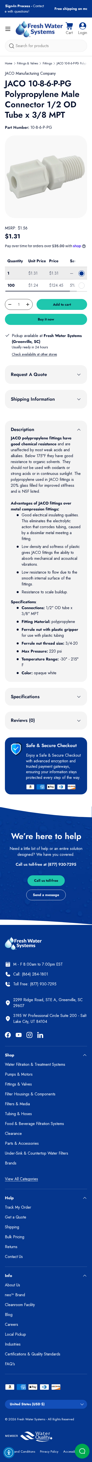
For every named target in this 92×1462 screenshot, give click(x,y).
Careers (11, 1324)
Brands (10, 1163)
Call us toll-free (46, 880)
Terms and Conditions (20, 1451)
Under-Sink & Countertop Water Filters (36, 1153)
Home (8, 63)
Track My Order (18, 1207)
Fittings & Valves (27, 63)
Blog (9, 1314)
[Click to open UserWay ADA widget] (8, 1452)
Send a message (46, 894)
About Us (12, 1285)
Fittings (47, 63)
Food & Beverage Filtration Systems (34, 1123)
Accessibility (71, 1451)
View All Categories (21, 1179)
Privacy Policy (49, 1451)
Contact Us (14, 1256)
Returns (11, 1247)
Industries (13, 1344)
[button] (69, 28)
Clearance (13, 1133)
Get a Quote (15, 1217)
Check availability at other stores (34, 354)
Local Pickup (15, 1334)
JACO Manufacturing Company (30, 73)
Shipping (12, 1227)
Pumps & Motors (19, 1074)
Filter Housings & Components (30, 1094)
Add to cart (62, 304)
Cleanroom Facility (20, 1305)
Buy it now (46, 319)
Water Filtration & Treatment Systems (35, 1064)
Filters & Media (17, 1104)
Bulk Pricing (14, 1237)
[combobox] (46, 45)
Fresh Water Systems (31, 1419)
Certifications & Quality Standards (32, 1354)
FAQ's (10, 1364)
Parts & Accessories (22, 1143)
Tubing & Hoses (18, 1114)
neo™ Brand (15, 1295)
